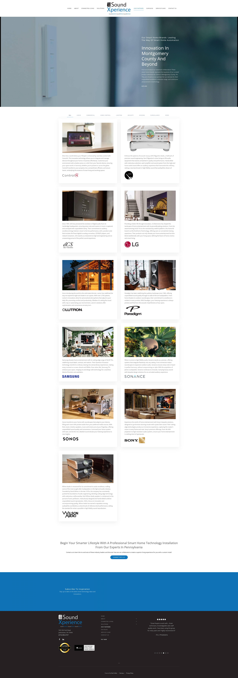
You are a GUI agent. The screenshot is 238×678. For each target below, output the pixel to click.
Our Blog (149, 8)
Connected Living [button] (87, 8)
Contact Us (172, 8)
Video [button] (167, 115)
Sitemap (121, 673)
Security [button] (131, 115)
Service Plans (161, 8)
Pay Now (104, 639)
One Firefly (114, 673)
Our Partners (139, 8)
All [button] (70, 115)
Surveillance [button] (155, 115)
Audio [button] (79, 115)
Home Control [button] (105, 115)
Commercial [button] (90, 115)
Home (69, 8)
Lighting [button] (119, 115)
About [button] (76, 8)
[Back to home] (119, 8)
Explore (144, 86)
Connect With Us (119, 557)
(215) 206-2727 (64, 635)
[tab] (155, 653)
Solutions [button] (100, 8)
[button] (119, 663)
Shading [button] (142, 115)
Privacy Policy (129, 673)
